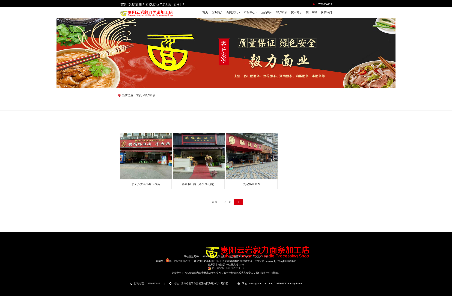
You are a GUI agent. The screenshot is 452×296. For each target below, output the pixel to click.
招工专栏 (311, 12)
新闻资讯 (232, 12)
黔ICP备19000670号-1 (181, 261)
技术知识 (296, 12)
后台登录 (259, 261)
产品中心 (249, 12)
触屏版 (211, 264)
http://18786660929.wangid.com (285, 283)
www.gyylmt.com (258, 283)
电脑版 (221, 264)
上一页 (227, 202)
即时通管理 (246, 261)
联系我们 (326, 12)
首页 (205, 12)
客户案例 (281, 12)
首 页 (215, 202)
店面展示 (267, 12)
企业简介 (217, 12)
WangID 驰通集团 (286, 261)
